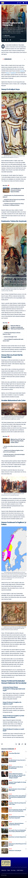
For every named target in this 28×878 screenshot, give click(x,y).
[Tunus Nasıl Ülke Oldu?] (4, 753)
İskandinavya (13, 72)
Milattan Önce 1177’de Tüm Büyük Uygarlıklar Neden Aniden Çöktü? (18, 441)
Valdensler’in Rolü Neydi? (15, 850)
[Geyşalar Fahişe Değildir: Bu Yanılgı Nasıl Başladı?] (4, 782)
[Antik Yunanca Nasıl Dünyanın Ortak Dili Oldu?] (4, 844)
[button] (18, 2)
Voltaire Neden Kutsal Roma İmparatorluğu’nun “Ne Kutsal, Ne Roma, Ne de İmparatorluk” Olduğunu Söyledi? (17, 775)
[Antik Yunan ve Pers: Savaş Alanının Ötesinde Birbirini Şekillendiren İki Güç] (4, 796)
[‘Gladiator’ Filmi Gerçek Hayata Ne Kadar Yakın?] (4, 803)
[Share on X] (5, 40)
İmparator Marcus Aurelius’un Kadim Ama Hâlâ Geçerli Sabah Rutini (17, 327)
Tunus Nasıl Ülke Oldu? (14, 753)
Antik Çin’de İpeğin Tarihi (10, 336)
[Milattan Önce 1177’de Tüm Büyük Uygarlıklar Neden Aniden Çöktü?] (6, 440)
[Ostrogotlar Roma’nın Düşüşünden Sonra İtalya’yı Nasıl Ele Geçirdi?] (4, 830)
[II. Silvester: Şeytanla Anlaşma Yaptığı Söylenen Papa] (4, 823)
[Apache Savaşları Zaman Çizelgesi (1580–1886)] (4, 789)
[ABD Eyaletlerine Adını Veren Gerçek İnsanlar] (4, 767)
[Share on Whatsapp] (8, 40)
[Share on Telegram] (10, 40)
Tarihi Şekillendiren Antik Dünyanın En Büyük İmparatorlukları (17, 190)
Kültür (3, 20)
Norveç (7, 72)
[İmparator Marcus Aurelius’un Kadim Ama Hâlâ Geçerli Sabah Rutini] (6, 327)
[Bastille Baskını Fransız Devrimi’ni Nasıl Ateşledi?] (4, 760)
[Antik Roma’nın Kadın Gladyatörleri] (4, 837)
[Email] (19, 744)
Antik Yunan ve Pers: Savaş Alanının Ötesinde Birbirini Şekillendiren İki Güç (17, 797)
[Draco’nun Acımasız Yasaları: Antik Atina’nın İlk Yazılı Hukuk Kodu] (4, 810)
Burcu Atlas (7, 35)
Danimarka (22, 71)
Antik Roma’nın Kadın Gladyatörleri (17, 837)
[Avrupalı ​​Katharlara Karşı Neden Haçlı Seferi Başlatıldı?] (4, 817)
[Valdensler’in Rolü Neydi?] (4, 851)
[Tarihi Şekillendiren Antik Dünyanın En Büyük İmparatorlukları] (6, 190)
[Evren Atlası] (2, 3)
